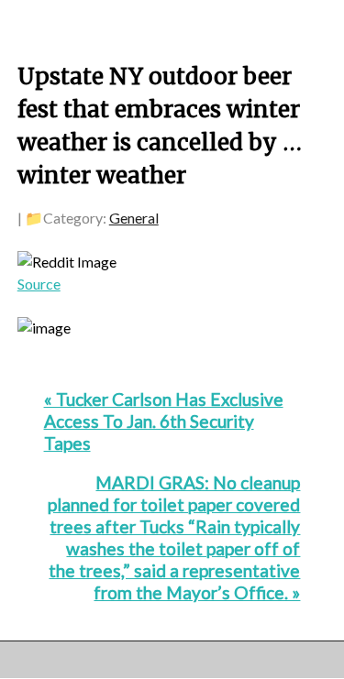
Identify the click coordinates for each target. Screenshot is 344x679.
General (134, 217)
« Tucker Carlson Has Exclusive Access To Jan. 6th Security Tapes (163, 421)
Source (39, 283)
